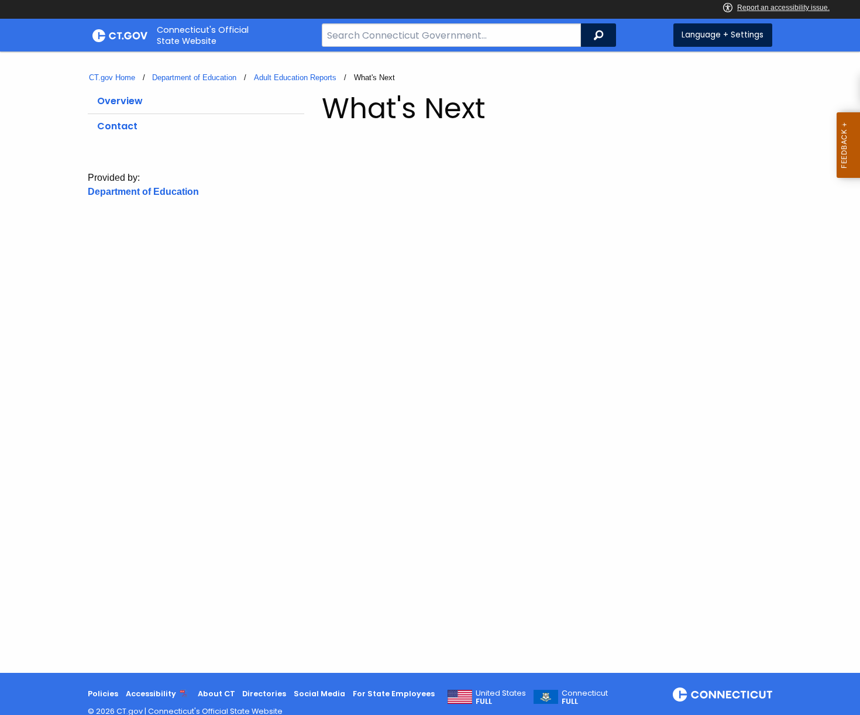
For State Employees (394, 694)
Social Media (319, 694)
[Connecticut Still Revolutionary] (722, 695)
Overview (120, 101)
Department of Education (194, 77)
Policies (103, 694)
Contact (117, 126)
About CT (216, 694)
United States (501, 697)
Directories (264, 694)
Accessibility (151, 694)
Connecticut (585, 697)
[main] (430, 362)
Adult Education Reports (295, 77)
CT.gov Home (112, 77)
